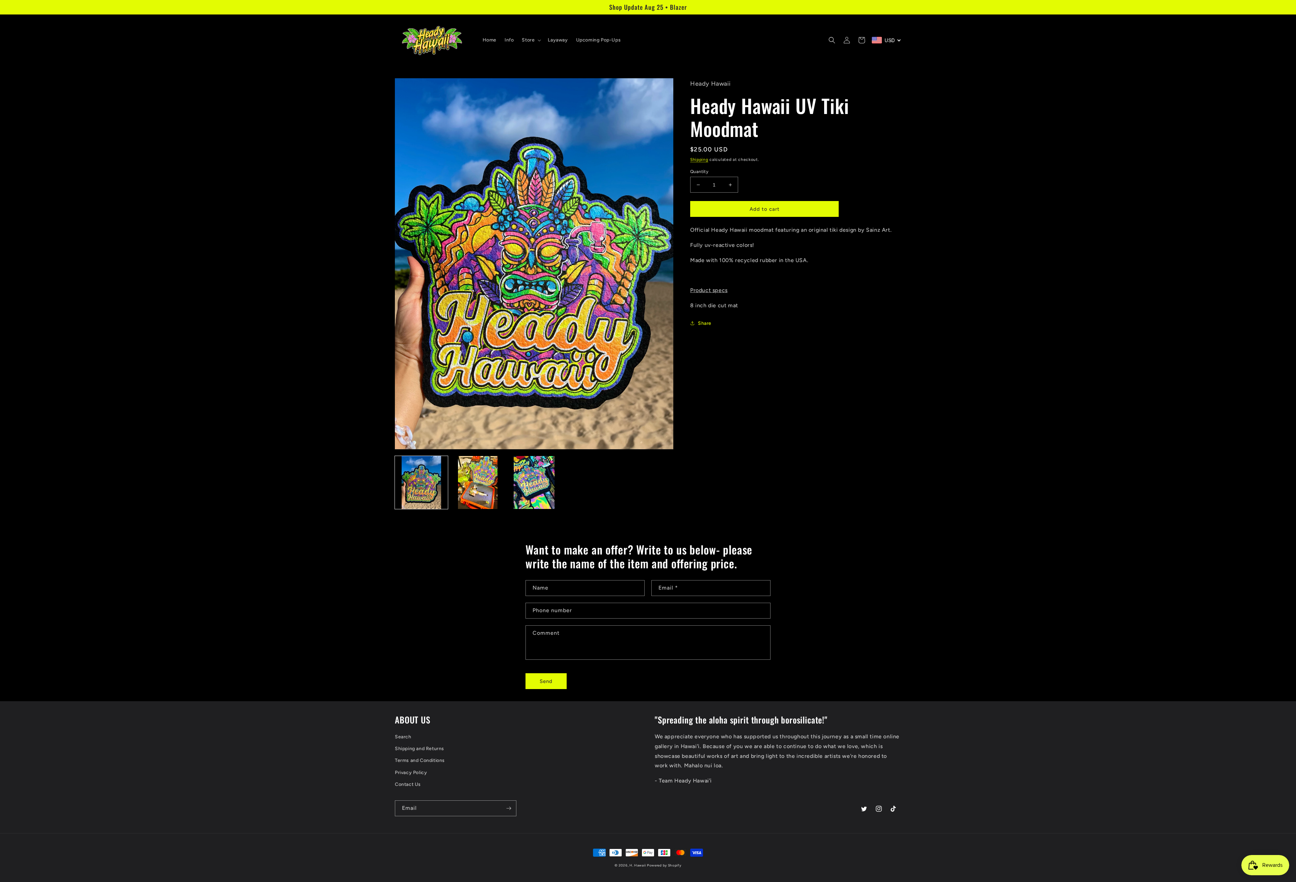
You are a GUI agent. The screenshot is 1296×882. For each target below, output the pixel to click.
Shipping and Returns (419, 748)
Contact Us (408, 784)
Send (546, 681)
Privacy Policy (411, 772)
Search (403, 737)
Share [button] (704, 323)
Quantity (699, 171)
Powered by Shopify (664, 865)
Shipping (699, 159)
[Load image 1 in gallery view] (421, 482)
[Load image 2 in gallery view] (477, 482)
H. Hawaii (637, 865)
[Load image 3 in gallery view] (534, 482)
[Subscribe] (508, 808)
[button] (531, 40)
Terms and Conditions (420, 760)
